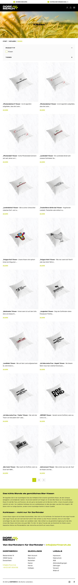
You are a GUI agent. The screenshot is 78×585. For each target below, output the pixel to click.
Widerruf (56, 570)
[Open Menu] (74, 7)
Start (5, 41)
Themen (9, 57)
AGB (54, 560)
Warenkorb (31, 558)
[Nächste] (44, 480)
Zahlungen (56, 565)
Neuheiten (31, 560)
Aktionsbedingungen (60, 563)
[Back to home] (10, 7)
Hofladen (12, 41)
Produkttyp (10, 48)
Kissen (10, 52)
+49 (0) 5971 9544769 (10, 567)
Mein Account (32, 555)
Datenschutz (57, 558)
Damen (30, 563)
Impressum (56, 555)
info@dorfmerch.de (58, 544)
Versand (55, 568)
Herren (30, 565)
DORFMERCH (14, 582)
